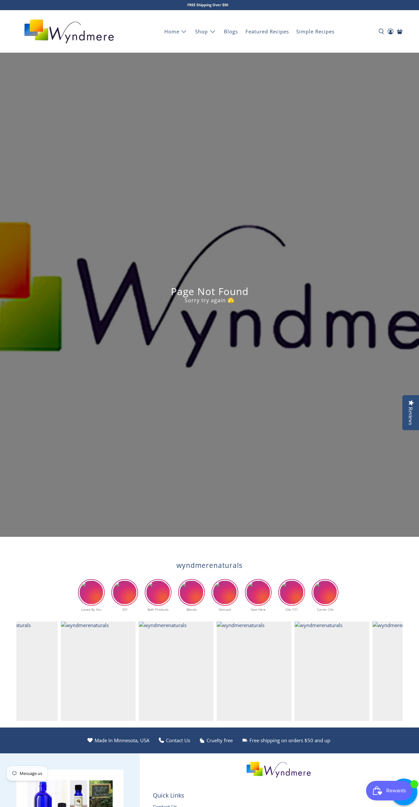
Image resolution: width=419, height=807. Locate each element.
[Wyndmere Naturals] (69, 31)
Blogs (231, 31)
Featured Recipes (267, 31)
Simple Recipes (315, 31)
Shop (201, 31)
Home (171, 31)
